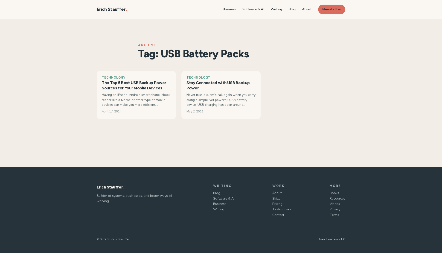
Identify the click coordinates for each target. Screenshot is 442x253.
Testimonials (281, 209)
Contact (278, 214)
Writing (218, 209)
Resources (337, 198)
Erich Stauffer (111, 9)
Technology (113, 78)
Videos (335, 203)
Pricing (277, 203)
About (277, 193)
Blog (216, 193)
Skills (276, 198)
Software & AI (223, 198)
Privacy (335, 209)
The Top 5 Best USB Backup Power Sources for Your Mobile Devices (134, 85)
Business (219, 203)
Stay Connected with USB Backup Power (218, 85)
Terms (334, 214)
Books (334, 193)
